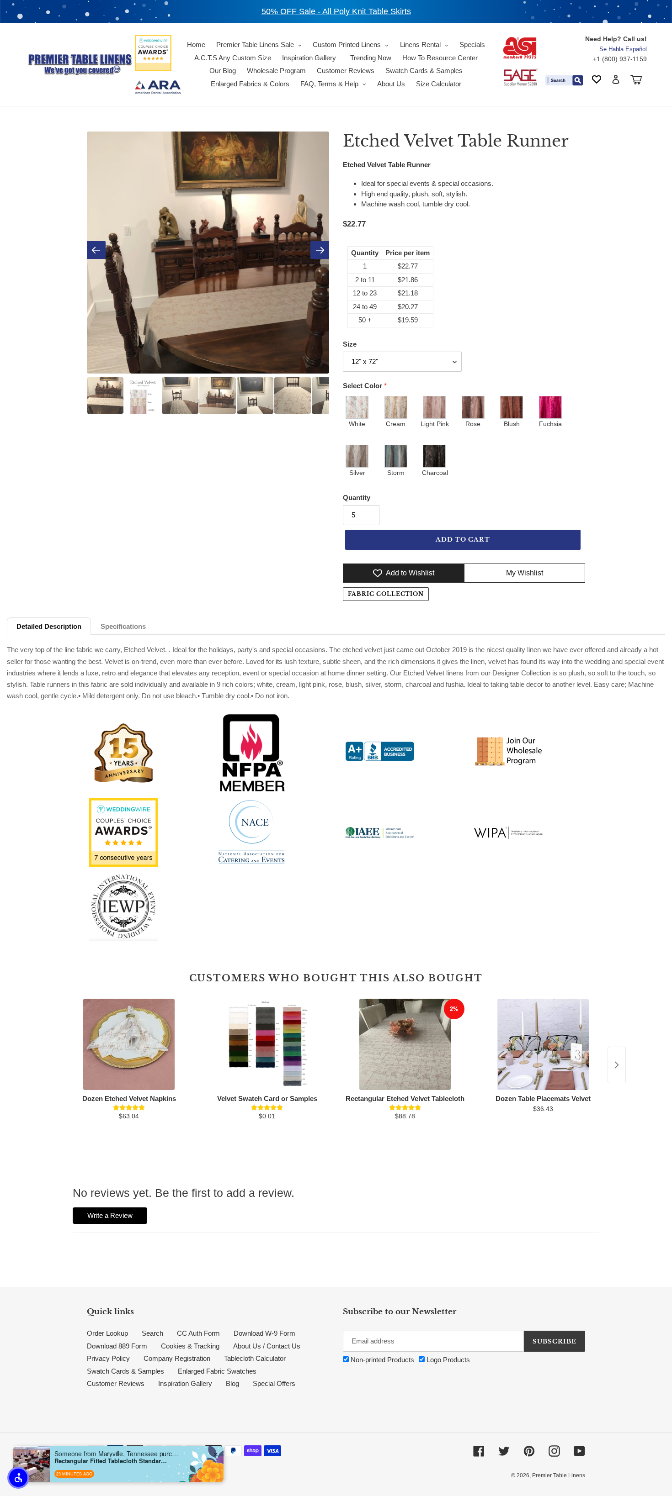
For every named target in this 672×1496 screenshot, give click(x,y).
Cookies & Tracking (190, 1346)
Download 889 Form (117, 1346)
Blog (232, 1383)
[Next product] (617, 1065)
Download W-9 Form (264, 1333)
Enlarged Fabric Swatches (217, 1371)
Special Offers (274, 1383)
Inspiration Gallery (185, 1383)
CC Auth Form (198, 1333)
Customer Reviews (115, 1383)
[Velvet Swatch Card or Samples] (267, 1044)
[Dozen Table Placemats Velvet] (543, 1044)
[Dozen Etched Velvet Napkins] (128, 1044)
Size (350, 344)
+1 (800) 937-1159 (620, 59)
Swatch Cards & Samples (125, 1371)
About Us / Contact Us (266, 1346)
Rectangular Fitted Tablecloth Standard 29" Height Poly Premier (111, 1460)
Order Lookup (107, 1333)
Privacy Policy (108, 1358)
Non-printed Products (381, 1360)
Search (152, 1333)
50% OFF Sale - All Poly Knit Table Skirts (336, 11)
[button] (18, 1478)
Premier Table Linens (558, 1475)
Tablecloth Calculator (255, 1358)
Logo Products (447, 1360)
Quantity (356, 497)
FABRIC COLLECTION (386, 593)
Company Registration (177, 1358)
